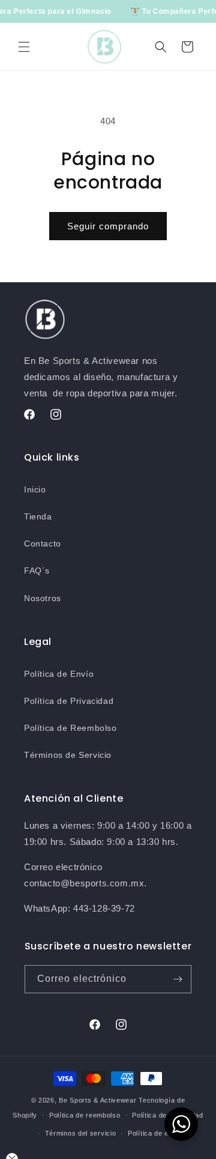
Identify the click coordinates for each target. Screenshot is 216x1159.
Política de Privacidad (68, 701)
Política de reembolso (85, 1115)
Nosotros (42, 598)
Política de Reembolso (70, 728)
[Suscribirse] (177, 979)
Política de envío (155, 1133)
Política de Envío (59, 674)
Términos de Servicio (68, 755)
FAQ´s (37, 570)
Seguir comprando (108, 226)
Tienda (38, 516)
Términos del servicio (80, 1133)
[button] (24, 47)
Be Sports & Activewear (97, 1100)
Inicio (35, 489)
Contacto (42, 543)
